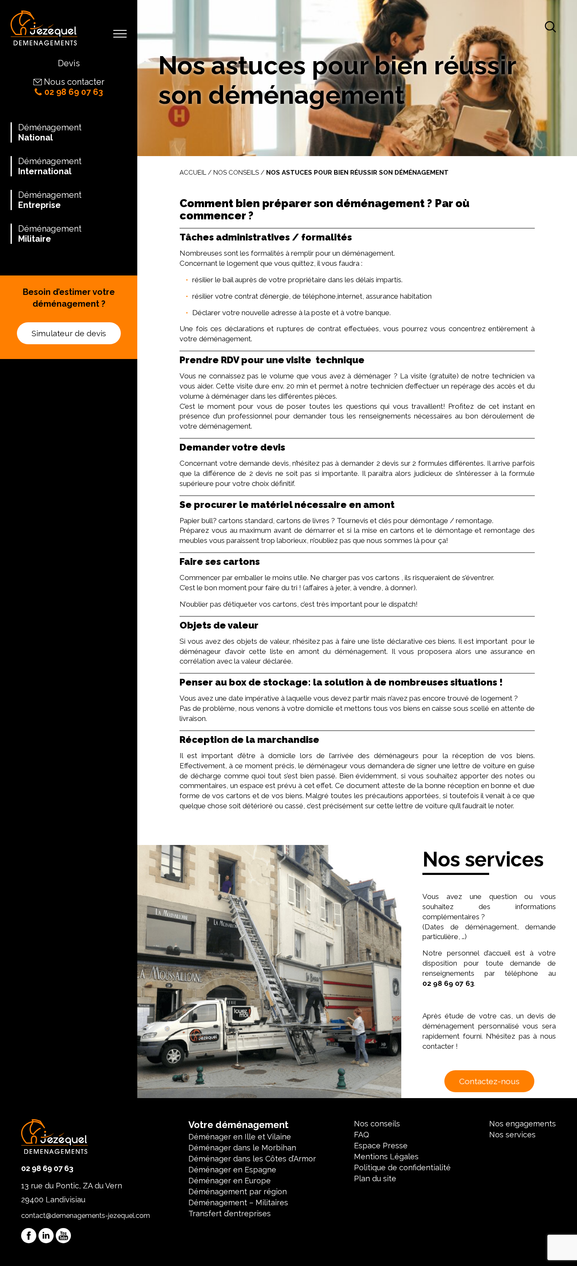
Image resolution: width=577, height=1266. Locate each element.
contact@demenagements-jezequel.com (85, 1216)
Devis (69, 63)
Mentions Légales (386, 1156)
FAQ (361, 1134)
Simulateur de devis (69, 333)
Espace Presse (381, 1145)
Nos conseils (377, 1123)
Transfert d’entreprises (229, 1213)
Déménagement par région (237, 1191)
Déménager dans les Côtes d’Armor (252, 1158)
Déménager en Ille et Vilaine (239, 1136)
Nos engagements (522, 1123)
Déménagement (50, 132)
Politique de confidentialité (402, 1167)
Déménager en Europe (229, 1180)
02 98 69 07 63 (73, 92)
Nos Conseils (236, 172)
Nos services (512, 1134)
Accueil (193, 172)
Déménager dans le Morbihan (242, 1147)
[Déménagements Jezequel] (44, 29)
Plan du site (375, 1178)
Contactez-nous (489, 1081)
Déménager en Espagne (232, 1169)
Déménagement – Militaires (238, 1202)
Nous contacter (74, 82)
